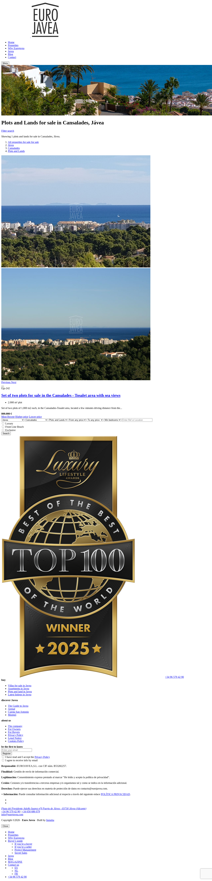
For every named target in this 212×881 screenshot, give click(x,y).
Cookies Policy (16, 741)
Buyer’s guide (15, 840)
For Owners (14, 729)
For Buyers (14, 732)
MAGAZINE (15, 861)
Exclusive (10, 430)
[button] (6, 382)
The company (15, 726)
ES (16, 867)
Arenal (11, 708)
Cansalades (14, 148)
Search (6, 433)
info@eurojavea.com (12, 814)
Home (11, 42)
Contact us (13, 864)
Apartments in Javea (18, 688)
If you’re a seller (23, 846)
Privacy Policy (15, 735)
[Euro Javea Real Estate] (30, 36)
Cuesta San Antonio (18, 711)
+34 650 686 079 (31, 811)
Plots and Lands (16, 151)
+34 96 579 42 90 (174, 677)
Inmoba (50, 820)
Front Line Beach (14, 426)
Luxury (9, 423)
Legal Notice (15, 738)
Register (7, 753)
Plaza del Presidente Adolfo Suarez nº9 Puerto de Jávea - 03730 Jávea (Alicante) (43, 808)
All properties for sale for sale (23, 142)
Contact (12, 57)
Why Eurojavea (16, 48)
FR (16, 873)
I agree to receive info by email (21, 760)
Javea (11, 51)
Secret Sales (21, 852)
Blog (10, 54)
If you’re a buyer (23, 843)
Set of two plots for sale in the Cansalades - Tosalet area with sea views (60, 395)
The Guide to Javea (18, 705)
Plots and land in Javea (20, 691)
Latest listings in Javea (19, 694)
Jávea (11, 145)
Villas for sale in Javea (19, 685)
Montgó (12, 714)
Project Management (25, 849)
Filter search (7, 130)
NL (16, 870)
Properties (13, 45)
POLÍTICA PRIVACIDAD (115, 794)
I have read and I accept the (27, 757)
